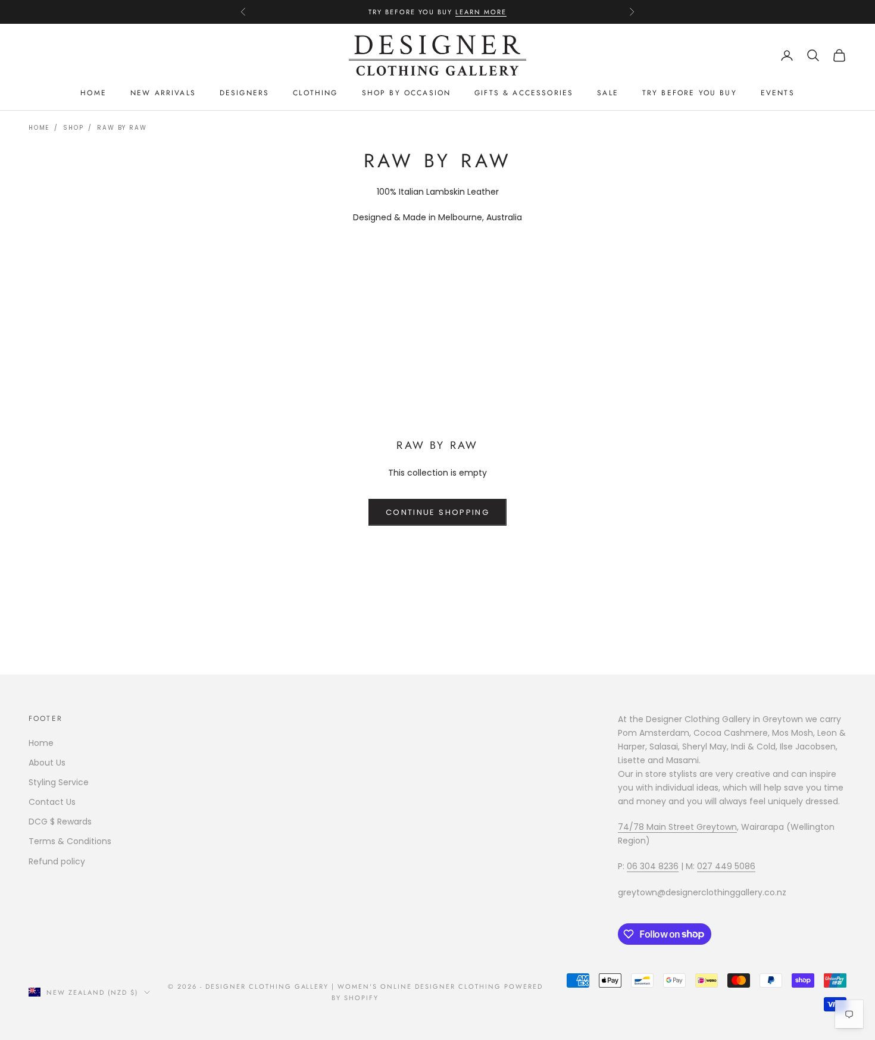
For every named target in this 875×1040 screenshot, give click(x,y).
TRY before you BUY (689, 93)
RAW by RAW (121, 127)
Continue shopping (437, 512)
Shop (73, 127)
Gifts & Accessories (523, 93)
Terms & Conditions (70, 841)
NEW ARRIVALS (163, 93)
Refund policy (57, 861)
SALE (607, 93)
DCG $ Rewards (60, 821)
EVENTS (778, 93)
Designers (244, 93)
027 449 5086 (726, 866)
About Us (47, 763)
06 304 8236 (653, 866)
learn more (481, 12)
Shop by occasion (406, 93)
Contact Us (52, 802)
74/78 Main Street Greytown (677, 827)
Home (93, 93)
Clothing (315, 93)
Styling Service (59, 782)
